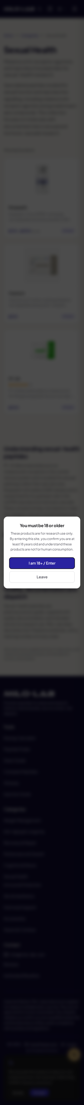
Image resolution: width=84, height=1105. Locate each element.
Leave (42, 576)
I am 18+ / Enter (42, 563)
